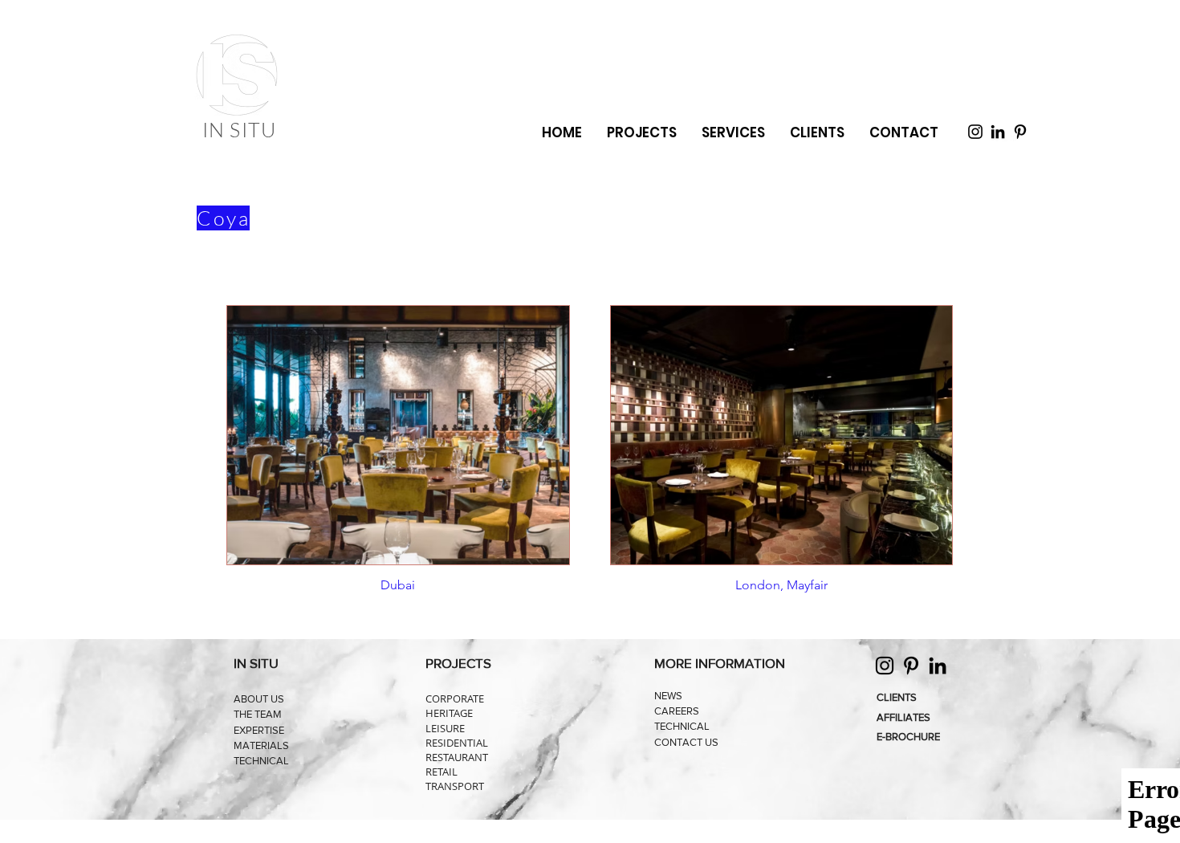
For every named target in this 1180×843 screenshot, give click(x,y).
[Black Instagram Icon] (975, 131)
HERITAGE (449, 713)
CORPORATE (454, 698)
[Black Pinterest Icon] (1020, 131)
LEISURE (445, 728)
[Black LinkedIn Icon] (997, 131)
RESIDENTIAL (456, 742)
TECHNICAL (261, 761)
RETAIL (441, 771)
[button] (733, 133)
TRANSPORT (454, 786)
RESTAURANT (456, 757)
